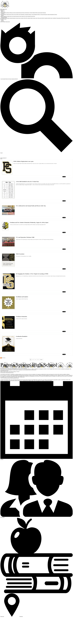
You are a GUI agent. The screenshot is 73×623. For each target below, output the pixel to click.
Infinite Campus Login (33, 18)
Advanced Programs (44, 14)
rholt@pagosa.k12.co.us (9, 372)
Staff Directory (27, 12)
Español (4, 78)
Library (51, 18)
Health (49, 18)
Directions (44, 12)
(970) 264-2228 (2, 372)
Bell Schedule (7, 18)
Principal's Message (6, 12)
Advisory (55, 14)
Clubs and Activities (41, 18)
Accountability (2, 18)
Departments (52, 14)
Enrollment (54, 18)
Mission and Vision (13, 12)
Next (41, 359)
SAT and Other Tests (17, 14)
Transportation (58, 18)
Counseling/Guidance (27, 14)
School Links (8, 21)
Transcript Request (3, 14)
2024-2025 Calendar (27, 18)
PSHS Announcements (38, 12)
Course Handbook (34, 14)
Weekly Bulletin (32, 12)
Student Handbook (13, 18)
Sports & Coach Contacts (20, 16)
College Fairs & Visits (9, 14)
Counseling (46, 18)
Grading (48, 14)
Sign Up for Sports (13, 16)
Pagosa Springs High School (4, 4)
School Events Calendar (19, 18)
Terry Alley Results (27, 16)
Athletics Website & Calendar (5, 16)
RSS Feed (3, 357)
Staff (1, 21)
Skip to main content (3, 9)
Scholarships (22, 14)
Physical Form (32, 16)
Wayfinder (3, 21)
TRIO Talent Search (64, 18)
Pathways (38, 14)
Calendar (1, 12)
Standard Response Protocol (20, 12)
